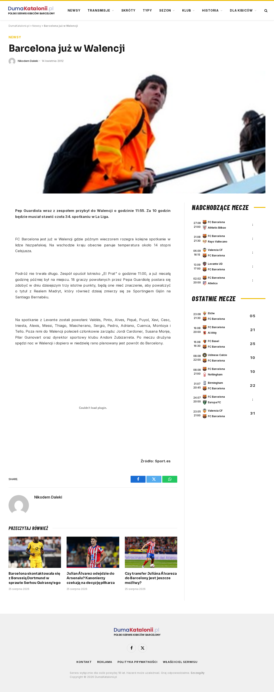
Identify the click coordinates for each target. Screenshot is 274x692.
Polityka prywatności (138, 662)
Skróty (128, 10)
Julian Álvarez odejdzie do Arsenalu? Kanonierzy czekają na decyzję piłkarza (91, 578)
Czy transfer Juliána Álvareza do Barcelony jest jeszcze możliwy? (151, 578)
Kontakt (84, 662)
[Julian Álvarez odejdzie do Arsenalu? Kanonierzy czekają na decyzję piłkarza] (93, 552)
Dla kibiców (241, 10)
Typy (147, 10)
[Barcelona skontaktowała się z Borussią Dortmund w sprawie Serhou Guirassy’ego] (35, 552)
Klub (186, 10)
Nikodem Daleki (28, 61)
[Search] (266, 10)
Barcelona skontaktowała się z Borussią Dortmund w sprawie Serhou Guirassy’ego (35, 578)
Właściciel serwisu (180, 662)
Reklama (104, 662)
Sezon (165, 10)
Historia (210, 10)
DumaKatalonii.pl (19, 25)
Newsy (74, 10)
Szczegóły (197, 672)
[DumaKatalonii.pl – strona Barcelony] (31, 10)
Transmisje (99, 10)
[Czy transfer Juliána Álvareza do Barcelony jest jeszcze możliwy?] (151, 552)
